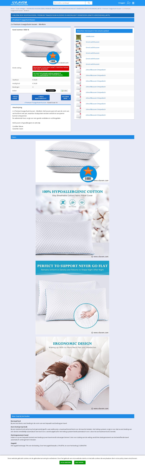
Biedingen (15, 87)
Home (12, 8)
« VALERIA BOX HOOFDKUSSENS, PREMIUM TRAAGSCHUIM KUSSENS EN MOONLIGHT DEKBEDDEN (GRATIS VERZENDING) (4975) (61, 15)
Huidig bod (16, 83)
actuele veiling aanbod (50, 73)
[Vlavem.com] (19, 3)
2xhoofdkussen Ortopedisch (96, 70)
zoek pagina (43, 75)
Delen (14, 91)
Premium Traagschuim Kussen (112, 8)
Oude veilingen (20, 8)
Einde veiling (16, 68)
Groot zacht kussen (92, 42)
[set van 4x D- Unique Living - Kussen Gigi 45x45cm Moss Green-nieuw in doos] (78, 39)
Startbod (15, 80)
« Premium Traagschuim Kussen (23, 20)
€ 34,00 (35, 80)
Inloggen (121, 3)
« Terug (41, 97)
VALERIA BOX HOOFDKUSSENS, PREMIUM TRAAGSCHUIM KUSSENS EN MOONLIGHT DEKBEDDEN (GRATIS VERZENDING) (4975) (64, 8)
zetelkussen (90, 36)
